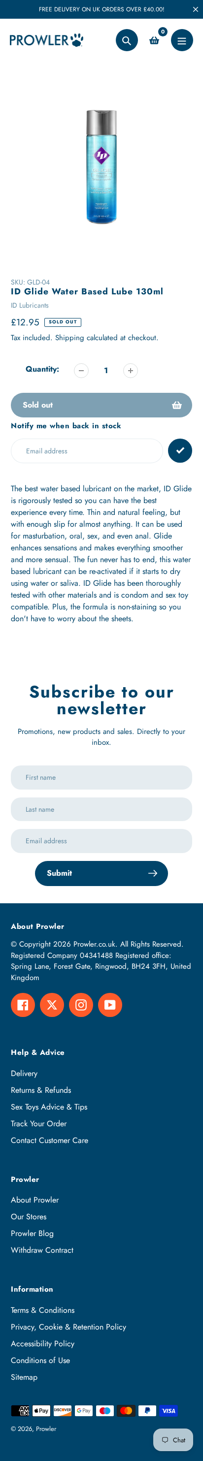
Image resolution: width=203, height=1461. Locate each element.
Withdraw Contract (42, 1250)
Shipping (69, 337)
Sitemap (24, 1377)
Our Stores (28, 1216)
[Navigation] (182, 40)
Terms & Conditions (42, 1310)
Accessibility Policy (42, 1343)
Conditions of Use (40, 1360)
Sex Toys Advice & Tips (49, 1106)
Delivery (24, 1073)
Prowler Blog (32, 1233)
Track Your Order (39, 1123)
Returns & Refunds (41, 1090)
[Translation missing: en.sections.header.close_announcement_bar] (196, 9)
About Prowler (35, 1200)
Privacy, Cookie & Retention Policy (68, 1327)
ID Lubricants (30, 305)
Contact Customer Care (49, 1140)
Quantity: (42, 369)
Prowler (46, 1428)
